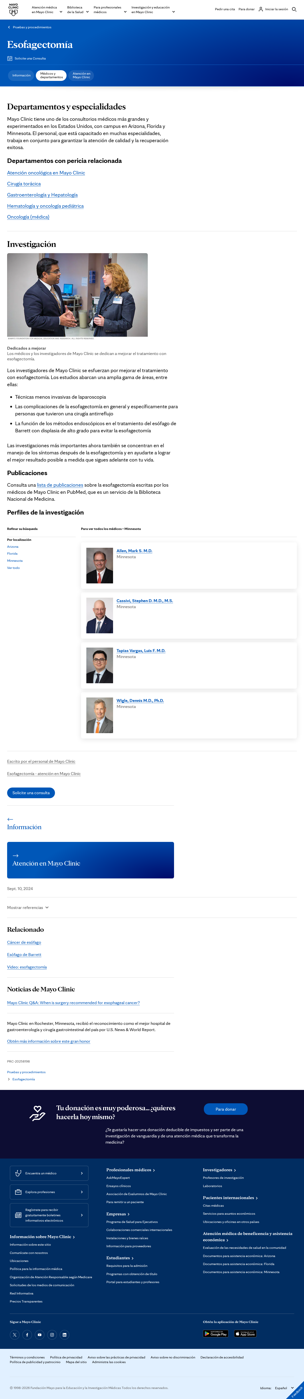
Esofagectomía (40, 44)
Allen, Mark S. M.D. (134, 550)
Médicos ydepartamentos (51, 75)
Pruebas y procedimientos (32, 27)
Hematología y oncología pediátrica (45, 206)
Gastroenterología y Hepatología (42, 194)
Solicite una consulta (31, 792)
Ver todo (13, 568)
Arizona (12, 546)
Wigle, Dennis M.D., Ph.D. (140, 700)
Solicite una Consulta (30, 58)
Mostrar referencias (25, 907)
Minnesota (15, 560)
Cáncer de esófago (24, 942)
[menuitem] (21, 75)
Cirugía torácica (24, 183)
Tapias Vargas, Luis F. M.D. (141, 650)
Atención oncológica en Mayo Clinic (46, 172)
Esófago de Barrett (24, 954)
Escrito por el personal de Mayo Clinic (41, 761)
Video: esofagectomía (27, 967)
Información (21, 75)
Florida (12, 553)
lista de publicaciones (60, 485)
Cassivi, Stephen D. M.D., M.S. (145, 600)
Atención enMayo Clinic (81, 75)
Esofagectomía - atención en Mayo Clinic (44, 773)
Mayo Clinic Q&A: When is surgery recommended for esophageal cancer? (73, 1002)
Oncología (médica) (28, 216)
